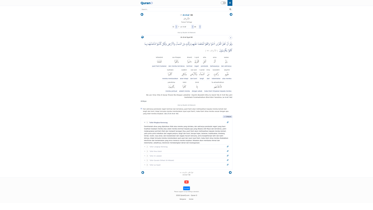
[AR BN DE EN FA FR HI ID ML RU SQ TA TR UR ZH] (174, 27)
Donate (186, 188)
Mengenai (183, 199)
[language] (142, 37)
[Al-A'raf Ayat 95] (142, 15)
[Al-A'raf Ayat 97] (231, 15)
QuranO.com (184, 195)
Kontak (191, 199)
